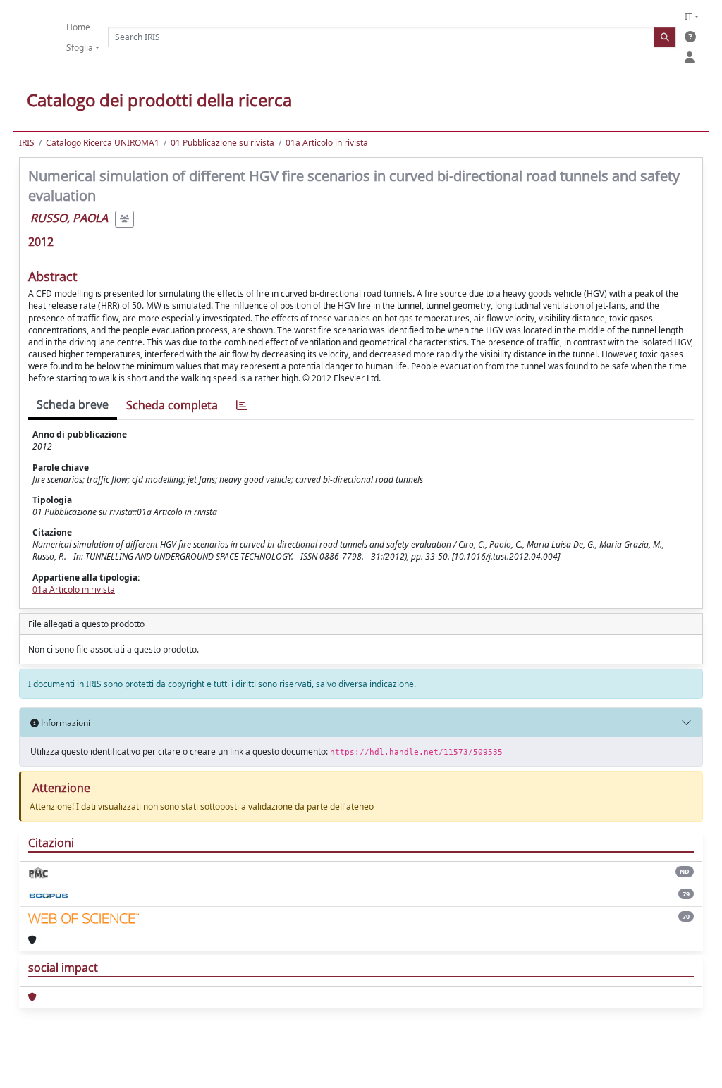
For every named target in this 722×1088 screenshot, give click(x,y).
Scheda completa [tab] (172, 405)
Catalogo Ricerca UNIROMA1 (102, 143)
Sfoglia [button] (79, 48)
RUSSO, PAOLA (69, 217)
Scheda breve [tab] (73, 404)
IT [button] (688, 17)
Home (78, 27)
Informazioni (64, 723)
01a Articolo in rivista (327, 143)
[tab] (242, 405)
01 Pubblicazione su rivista (222, 143)
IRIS (27, 143)
